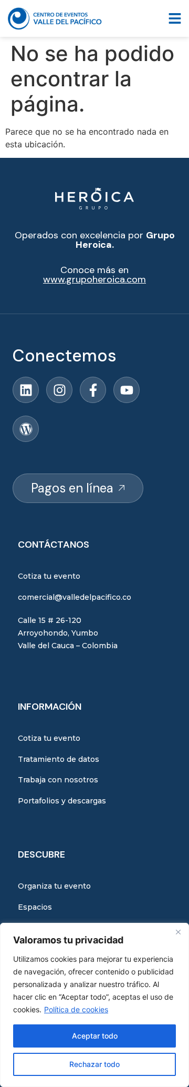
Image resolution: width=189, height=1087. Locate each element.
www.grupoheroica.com (94, 279)
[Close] (178, 931)
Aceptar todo (95, 1035)
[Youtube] (126, 390)
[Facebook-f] (93, 390)
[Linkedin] (26, 390)
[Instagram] (59, 390)
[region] (94, 1005)
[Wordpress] (26, 429)
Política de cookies (76, 1009)
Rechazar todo (94, 1064)
